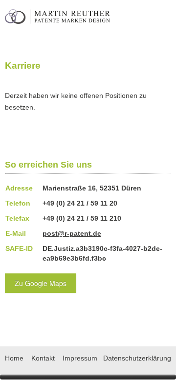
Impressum (80, 358)
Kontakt (43, 358)
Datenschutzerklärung (137, 358)
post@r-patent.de (72, 233)
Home (14, 358)
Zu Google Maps (40, 283)
